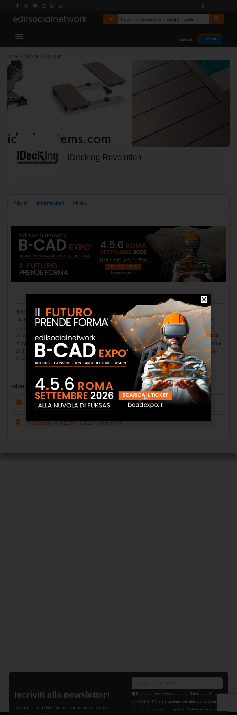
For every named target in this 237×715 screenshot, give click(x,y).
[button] (204, 299)
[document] (118, 357)
